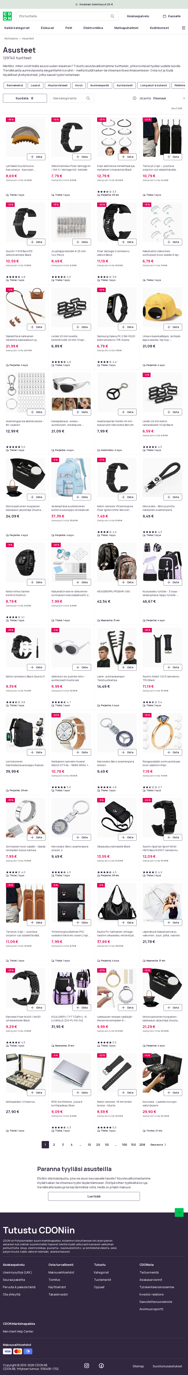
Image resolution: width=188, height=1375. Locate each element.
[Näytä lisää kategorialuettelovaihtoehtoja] (183, 27)
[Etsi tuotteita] (112, 16)
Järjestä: (145, 98)
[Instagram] (87, 1365)
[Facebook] (101, 1365)
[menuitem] (17, 27)
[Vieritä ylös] (179, 1212)
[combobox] (67, 16)
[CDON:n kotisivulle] (7, 16)
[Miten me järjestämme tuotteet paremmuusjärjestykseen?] (134, 98)
